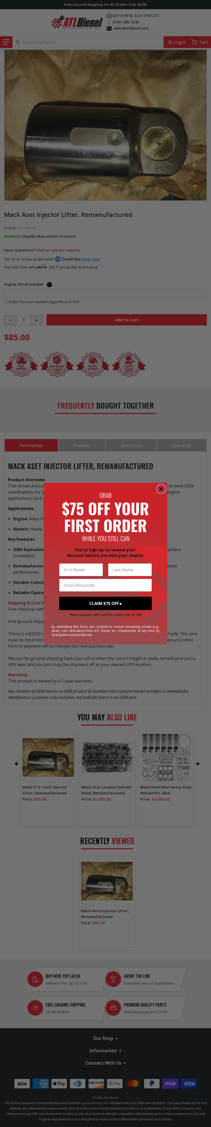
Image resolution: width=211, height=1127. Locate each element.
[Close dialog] (161, 489)
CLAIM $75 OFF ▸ (105, 603)
